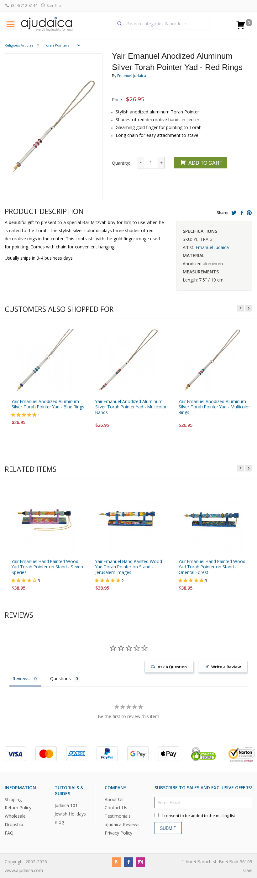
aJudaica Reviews (122, 824)
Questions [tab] (60, 678)
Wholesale (15, 816)
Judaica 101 (66, 805)
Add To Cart (205, 162)
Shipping (13, 799)
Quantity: (121, 163)
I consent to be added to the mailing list (198, 815)
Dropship (14, 824)
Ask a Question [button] (172, 667)
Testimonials (118, 816)
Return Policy (18, 808)
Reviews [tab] (21, 678)
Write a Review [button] (226, 667)
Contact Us (116, 808)
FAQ (9, 833)
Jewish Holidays (70, 814)
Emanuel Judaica (131, 75)
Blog (59, 822)
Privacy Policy (118, 833)
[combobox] (161, 23)
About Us (114, 799)
